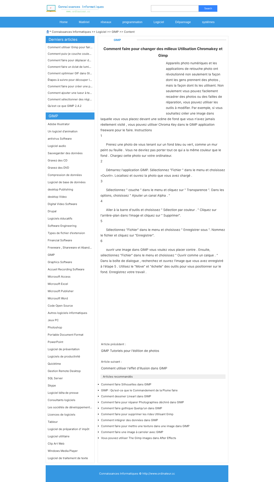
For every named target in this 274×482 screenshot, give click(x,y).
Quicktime (54, 363)
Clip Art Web (56, 443)
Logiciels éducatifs (60, 218)
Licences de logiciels (61, 414)
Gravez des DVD (58, 167)
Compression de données (65, 175)
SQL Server (55, 378)
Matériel (84, 22)
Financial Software (60, 240)
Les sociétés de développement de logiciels (70, 407)
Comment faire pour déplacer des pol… (70, 60)
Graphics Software (60, 262)
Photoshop (55, 327)
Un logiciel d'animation (63, 131)
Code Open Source (60, 305)
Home (64, 22)
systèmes (208, 22)
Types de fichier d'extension (66, 233)
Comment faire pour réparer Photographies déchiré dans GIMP (143, 402)
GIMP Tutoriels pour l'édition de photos (130, 351)
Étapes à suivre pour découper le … (70, 80)
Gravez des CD (57, 160)
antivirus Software (60, 138)
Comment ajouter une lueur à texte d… (70, 93)
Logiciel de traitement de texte (68, 458)
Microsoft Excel (58, 284)
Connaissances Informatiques (71, 32)
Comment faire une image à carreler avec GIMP (132, 432)
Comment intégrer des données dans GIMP (130, 420)
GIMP (115, 32)
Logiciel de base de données (67, 182)
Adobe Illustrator (59, 124)
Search (208, 8)
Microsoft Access (59, 276)
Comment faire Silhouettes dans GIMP (126, 384)
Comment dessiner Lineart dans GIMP (126, 396)
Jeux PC (53, 320)
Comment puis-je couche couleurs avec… (70, 53)
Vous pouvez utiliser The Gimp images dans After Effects (139, 438)
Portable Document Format (65, 334)
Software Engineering (62, 226)
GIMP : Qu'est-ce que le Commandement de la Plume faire (139, 390)
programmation (132, 22)
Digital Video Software (62, 204)
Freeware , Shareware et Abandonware (70, 247)
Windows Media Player (63, 451)
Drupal (52, 211)
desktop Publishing (60, 189)
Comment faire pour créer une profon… (70, 86)
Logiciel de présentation (64, 349)
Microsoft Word (58, 298)
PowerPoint (55, 342)
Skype (52, 385)
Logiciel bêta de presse (63, 392)
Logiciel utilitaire (59, 436)
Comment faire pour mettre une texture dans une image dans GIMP (145, 426)
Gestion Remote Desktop (64, 371)
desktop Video (57, 196)
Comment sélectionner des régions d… (70, 99)
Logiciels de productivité (64, 356)
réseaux (106, 22)
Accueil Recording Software (66, 269)
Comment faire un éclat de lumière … (70, 67)
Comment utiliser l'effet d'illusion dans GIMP (134, 368)
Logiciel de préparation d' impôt (68, 429)
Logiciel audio (57, 146)
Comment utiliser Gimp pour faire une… (70, 47)
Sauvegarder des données (65, 153)
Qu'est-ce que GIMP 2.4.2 (65, 106)
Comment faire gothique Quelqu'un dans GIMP (132, 408)
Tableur (53, 422)
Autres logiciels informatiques (67, 313)
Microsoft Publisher (61, 291)
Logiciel (159, 22)
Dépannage (183, 22)
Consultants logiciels (61, 400)
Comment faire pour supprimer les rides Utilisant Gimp (137, 414)
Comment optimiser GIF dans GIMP (70, 73)
